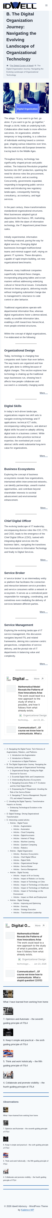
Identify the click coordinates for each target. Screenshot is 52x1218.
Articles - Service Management (25, 869)
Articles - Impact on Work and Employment (30, 897)
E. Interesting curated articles (18, 820)
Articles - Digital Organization (21, 851)
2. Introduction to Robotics (20, 758)
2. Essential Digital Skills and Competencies (27, 777)
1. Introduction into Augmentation (22, 755)
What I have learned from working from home (25, 1002)
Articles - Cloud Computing (23, 832)
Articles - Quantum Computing (25, 845)
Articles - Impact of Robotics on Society (28, 879)
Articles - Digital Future (19, 823)
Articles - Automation (21, 829)
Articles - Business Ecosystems (25, 854)
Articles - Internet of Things (24, 838)
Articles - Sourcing (20, 906)
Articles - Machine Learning (24, 842)
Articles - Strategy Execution (24, 910)
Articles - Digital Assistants (23, 835)
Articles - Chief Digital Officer (24, 857)
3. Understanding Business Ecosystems (25, 780)
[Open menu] (46, 5)
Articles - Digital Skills (22, 860)
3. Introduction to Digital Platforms (23, 761)
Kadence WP (27, 1210)
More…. (44, 393)
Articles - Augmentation (22, 826)
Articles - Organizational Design (25, 863)
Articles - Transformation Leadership (27, 913)
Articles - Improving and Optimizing (27, 903)
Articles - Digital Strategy (19, 900)
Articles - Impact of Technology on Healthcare (31, 888)
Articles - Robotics (20, 848)
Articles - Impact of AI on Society (26, 876)
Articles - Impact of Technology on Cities (29, 882)
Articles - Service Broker (22, 866)
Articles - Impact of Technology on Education (30, 885)
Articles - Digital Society (19, 872)
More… (44, 508)
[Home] (7, 66)
